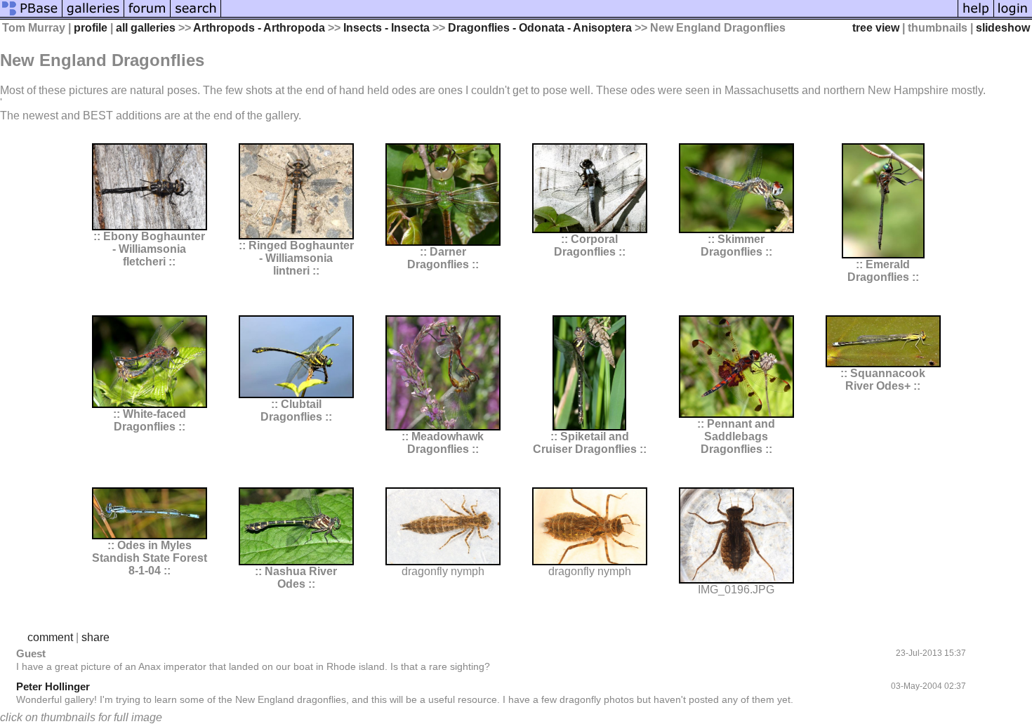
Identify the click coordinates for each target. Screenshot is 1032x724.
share (95, 637)
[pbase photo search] (196, 16)
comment (50, 637)
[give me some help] (976, 16)
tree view (875, 28)
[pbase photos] (31, 16)
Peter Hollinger (53, 686)
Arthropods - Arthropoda (259, 28)
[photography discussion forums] (147, 16)
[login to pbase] (1013, 16)
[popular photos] (589, 16)
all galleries (146, 28)
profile (90, 28)
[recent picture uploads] (93, 16)
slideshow (1003, 28)
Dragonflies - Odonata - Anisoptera (540, 28)
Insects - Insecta (386, 28)
